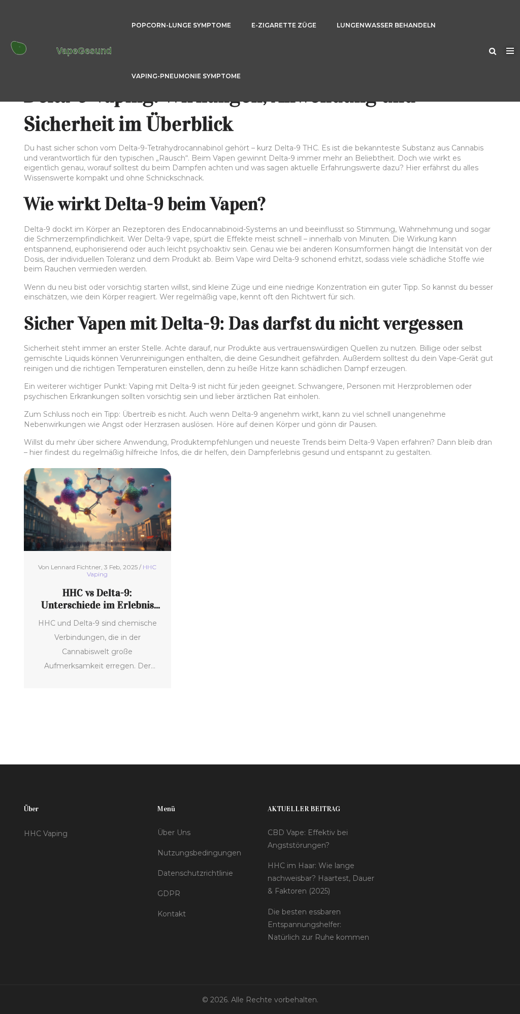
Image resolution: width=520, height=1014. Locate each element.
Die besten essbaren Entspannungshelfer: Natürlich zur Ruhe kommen (318, 924)
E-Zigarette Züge (283, 25)
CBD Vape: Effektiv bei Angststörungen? (308, 839)
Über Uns (173, 832)
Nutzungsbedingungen (199, 852)
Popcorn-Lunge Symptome (181, 25)
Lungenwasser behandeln (386, 25)
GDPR (168, 893)
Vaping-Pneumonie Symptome (186, 76)
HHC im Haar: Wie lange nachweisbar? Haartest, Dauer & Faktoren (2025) (321, 878)
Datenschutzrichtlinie (195, 873)
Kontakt (171, 913)
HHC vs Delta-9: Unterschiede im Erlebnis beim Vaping (97, 599)
